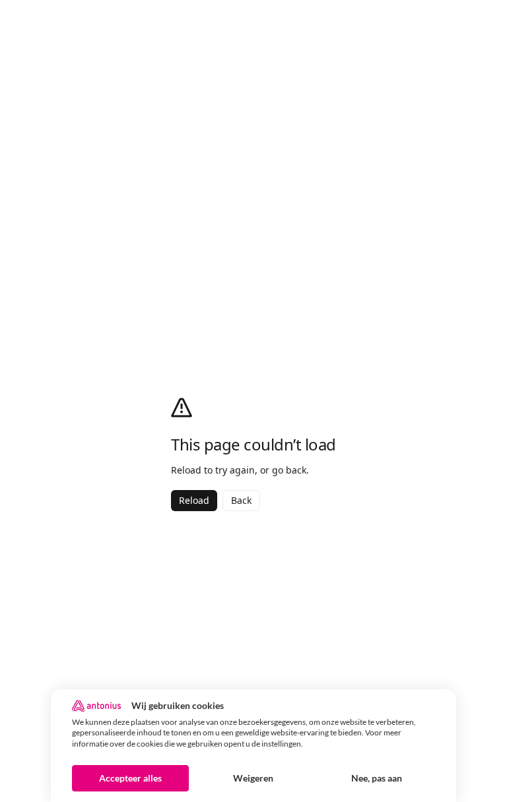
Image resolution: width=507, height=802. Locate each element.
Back (241, 500)
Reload (194, 500)
